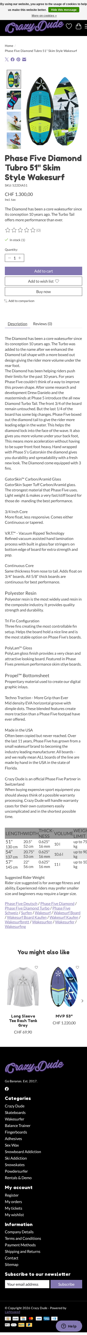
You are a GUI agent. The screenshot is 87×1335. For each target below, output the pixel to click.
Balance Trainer (17, 1125)
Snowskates (15, 1164)
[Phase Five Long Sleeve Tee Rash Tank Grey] (23, 987)
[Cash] (8, 1319)
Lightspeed (12, 1312)
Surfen (26, 912)
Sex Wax (12, 1145)
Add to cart (43, 271)
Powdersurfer (16, 1171)
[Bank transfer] (16, 1319)
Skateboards (15, 1112)
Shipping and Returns (22, 1251)
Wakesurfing (15, 926)
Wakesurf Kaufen (64, 917)
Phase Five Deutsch (21, 903)
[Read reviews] (20, 230)
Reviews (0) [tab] (42, 323)
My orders (13, 1201)
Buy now (43, 291)
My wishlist (14, 1214)
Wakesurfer (64, 921)
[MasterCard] (31, 1319)
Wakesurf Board (67, 912)
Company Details (19, 1231)
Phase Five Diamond (57, 903)
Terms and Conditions (23, 1238)
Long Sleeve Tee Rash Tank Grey (23, 1020)
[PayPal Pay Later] (29, 1325)
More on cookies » (44, 15)
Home (9, 46)
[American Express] (47, 1319)
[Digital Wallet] (11, 1325)
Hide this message (64, 10)
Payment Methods (20, 1244)
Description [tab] (17, 323)
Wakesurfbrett (17, 921)
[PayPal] (21, 1325)
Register (12, 1195)
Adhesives (13, 1138)
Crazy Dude (14, 1106)
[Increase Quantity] (19, 258)
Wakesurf (43, 912)
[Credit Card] (23, 1319)
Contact (11, 1258)
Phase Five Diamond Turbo (27, 908)
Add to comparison (21, 301)
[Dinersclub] (54, 1319)
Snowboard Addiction (23, 1151)
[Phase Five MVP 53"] (64, 987)
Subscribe (66, 1284)
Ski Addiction (16, 1158)
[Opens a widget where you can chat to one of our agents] (69, 1327)
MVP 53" (64, 1015)
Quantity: (11, 249)
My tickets (13, 1208)
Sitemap (11, 1264)
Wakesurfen (42, 921)
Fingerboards (16, 1132)
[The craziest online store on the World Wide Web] (34, 26)
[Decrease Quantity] (9, 258)
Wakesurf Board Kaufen (27, 917)
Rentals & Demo (18, 1177)
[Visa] (39, 1319)
